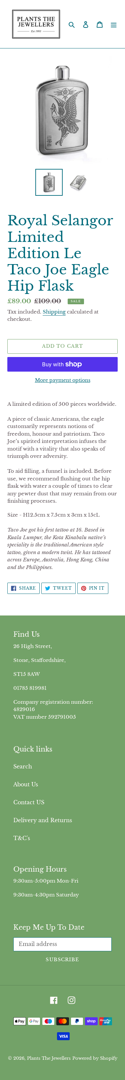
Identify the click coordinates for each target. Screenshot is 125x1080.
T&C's (21, 838)
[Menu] (114, 24)
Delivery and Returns (42, 820)
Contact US (28, 802)
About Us (25, 784)
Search (22, 766)
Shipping (54, 312)
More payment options (62, 380)
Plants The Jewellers (49, 1058)
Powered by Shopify (94, 1058)
